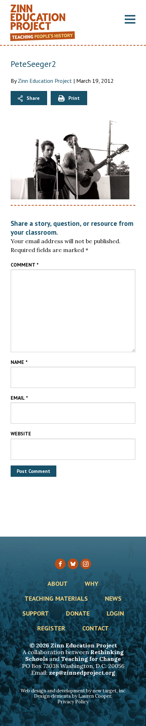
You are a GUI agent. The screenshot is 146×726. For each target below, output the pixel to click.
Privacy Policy (73, 702)
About (57, 584)
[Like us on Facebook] (60, 564)
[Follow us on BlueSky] (73, 564)
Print (74, 98)
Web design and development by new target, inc (73, 691)
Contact (95, 628)
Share (33, 98)
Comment (24, 265)
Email (19, 398)
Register (51, 628)
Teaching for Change (91, 658)
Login (115, 613)
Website (21, 433)
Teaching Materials (56, 598)
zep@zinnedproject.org (82, 672)
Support (35, 613)
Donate (78, 613)
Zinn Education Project (45, 80)
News (113, 598)
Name (19, 362)
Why (92, 584)
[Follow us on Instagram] (85, 564)
